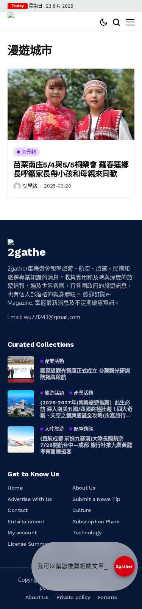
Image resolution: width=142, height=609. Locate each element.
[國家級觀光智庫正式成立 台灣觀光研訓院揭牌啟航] (21, 369)
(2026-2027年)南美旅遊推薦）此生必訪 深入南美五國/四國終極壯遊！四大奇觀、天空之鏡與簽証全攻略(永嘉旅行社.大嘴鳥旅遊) (86, 408)
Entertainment (26, 521)
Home (15, 488)
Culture (81, 510)
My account (22, 532)
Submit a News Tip (96, 499)
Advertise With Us (30, 499)
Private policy (73, 597)
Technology (86, 532)
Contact (18, 510)
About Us (83, 488)
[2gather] (17, 22)
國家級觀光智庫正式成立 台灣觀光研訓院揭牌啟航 (85, 374)
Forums (107, 597)
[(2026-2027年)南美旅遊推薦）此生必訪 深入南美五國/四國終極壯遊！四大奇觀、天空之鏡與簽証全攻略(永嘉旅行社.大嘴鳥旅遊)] (21, 403)
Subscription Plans (95, 521)
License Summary (30, 544)
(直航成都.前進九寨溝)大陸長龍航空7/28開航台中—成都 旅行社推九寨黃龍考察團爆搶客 (86, 444)
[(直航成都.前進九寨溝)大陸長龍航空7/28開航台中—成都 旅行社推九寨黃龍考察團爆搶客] (21, 439)
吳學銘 (30, 186)
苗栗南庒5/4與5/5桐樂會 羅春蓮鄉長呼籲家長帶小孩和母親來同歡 (70, 169)
